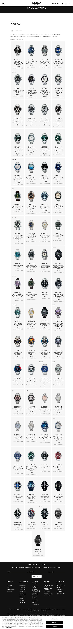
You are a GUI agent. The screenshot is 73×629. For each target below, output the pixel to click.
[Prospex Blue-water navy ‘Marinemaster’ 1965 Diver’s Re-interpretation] (31, 51)
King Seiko (22, 587)
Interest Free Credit (35, 594)
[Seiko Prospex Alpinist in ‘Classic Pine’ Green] (31, 284)
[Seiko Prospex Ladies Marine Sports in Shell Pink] (45, 398)
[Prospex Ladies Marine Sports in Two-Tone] (31, 313)
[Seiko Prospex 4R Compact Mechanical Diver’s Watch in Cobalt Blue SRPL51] (18, 456)
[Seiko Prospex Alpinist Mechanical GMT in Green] (18, 196)
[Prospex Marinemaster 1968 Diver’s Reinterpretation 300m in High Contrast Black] (31, 80)
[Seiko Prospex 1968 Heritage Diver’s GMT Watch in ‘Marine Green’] (58, 139)
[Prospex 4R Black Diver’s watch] (45, 456)
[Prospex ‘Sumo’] (45, 284)
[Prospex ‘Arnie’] (45, 514)
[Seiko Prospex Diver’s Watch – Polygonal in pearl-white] (58, 196)
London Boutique (11, 589)
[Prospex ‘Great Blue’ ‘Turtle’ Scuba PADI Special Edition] (45, 426)
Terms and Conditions (34, 597)
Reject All (54, 622)
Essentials (22, 600)
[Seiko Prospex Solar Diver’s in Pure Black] (18, 514)
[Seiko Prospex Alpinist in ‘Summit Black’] (58, 225)
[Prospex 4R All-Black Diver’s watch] (58, 486)
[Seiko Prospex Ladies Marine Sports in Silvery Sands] (58, 398)
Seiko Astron (23, 589)
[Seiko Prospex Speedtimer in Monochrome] (31, 398)
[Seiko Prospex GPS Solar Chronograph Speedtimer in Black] (31, 110)
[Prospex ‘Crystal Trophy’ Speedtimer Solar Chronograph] (58, 342)
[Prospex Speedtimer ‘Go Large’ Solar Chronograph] (18, 370)
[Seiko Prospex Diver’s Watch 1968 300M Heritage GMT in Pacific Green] (18, 139)
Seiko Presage (23, 594)
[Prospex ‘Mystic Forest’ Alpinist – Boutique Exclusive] (18, 313)
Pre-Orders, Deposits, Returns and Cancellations (36, 590)
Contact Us (9, 587)
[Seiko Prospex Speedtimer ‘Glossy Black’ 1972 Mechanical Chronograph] (18, 110)
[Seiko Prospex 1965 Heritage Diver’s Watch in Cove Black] (45, 167)
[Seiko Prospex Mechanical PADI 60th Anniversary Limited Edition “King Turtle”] (45, 370)
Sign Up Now (36, 576)
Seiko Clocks (22, 602)
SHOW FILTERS (18, 30)
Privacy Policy (35, 600)
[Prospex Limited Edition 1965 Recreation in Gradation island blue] (31, 167)
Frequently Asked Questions (48, 589)
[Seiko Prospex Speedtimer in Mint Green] (58, 370)
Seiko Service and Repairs (48, 586)
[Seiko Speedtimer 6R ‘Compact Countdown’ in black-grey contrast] (31, 255)
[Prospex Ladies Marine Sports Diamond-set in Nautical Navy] (31, 225)
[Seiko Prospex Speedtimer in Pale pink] (18, 398)
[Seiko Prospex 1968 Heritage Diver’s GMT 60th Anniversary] (31, 139)
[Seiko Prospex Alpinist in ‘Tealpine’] (18, 255)
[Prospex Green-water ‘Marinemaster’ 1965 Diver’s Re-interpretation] (45, 51)
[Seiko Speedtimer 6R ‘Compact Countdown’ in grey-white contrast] (45, 255)
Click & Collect (35, 604)
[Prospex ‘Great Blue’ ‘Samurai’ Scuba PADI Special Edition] (31, 486)
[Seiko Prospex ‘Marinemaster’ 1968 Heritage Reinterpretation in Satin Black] (18, 51)
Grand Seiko (22, 585)
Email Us (60, 587)
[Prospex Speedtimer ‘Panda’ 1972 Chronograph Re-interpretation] (58, 80)
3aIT (14, 609)
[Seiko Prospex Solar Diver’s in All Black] (45, 486)
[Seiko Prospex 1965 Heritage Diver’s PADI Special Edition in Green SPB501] (45, 139)
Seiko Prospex (23, 591)
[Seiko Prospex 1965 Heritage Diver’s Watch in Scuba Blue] (58, 167)
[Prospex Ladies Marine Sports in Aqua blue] (18, 426)
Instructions (47, 591)
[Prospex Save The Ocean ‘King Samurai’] (18, 486)
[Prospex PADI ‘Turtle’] (31, 514)
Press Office (10, 591)
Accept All (54, 626)
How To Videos (47, 596)
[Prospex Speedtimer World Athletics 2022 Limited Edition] (18, 80)
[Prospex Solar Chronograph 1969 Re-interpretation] (31, 342)
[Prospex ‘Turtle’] (38, 541)
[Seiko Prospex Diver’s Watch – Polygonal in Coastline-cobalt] (45, 196)
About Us (9, 585)
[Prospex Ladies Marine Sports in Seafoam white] (31, 426)
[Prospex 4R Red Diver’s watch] (58, 456)
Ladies (21, 598)
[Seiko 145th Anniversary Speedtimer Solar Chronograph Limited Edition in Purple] (58, 313)
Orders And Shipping (34, 587)
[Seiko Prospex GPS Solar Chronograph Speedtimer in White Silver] (45, 110)
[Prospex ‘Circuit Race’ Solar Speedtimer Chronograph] (18, 342)
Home (11, 21)
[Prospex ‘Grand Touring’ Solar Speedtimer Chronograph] (45, 342)
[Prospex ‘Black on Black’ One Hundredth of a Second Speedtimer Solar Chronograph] (58, 284)
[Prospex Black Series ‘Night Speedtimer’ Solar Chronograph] (45, 313)
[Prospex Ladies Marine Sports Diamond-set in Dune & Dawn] (45, 225)
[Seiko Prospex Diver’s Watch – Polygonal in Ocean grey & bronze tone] (31, 196)
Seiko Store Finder (48, 593)
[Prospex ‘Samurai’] (58, 514)
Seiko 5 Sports (23, 596)
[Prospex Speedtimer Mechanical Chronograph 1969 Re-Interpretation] (58, 51)
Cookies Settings (54, 618)
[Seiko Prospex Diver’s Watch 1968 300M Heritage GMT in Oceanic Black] (58, 110)
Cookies (34, 602)
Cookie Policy (9, 627)
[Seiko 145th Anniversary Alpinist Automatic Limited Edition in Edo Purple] (18, 284)
